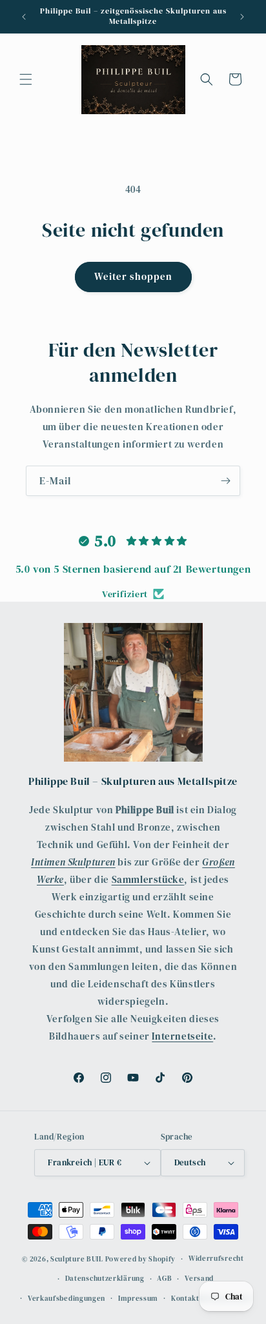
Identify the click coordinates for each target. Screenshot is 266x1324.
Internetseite (182, 1036)
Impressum (138, 1298)
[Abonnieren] (225, 481)
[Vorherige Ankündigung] (24, 17)
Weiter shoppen (133, 276)
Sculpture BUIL (76, 1259)
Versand (199, 1278)
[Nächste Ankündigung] (242, 17)
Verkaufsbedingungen (66, 1298)
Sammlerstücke (148, 879)
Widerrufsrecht (216, 1258)
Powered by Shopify (140, 1259)
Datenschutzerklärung (105, 1278)
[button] (26, 79)
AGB (164, 1278)
